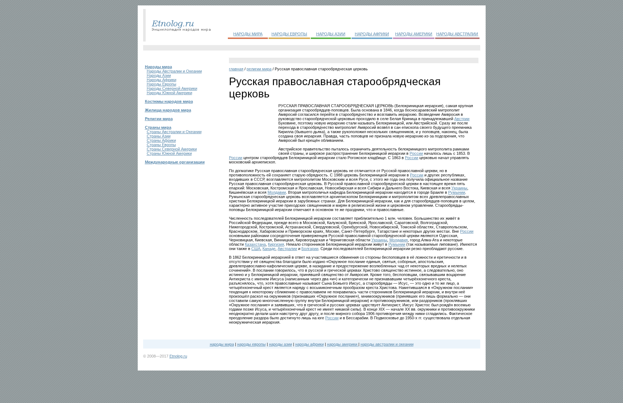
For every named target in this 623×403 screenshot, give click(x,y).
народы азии (280, 344)
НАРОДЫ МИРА (247, 34)
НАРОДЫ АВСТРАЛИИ (457, 34)
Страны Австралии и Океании (174, 132)
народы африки (309, 344)
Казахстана (255, 244)
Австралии (287, 248)
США (255, 248)
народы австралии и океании (387, 344)
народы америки (342, 344)
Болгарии (309, 248)
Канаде (268, 248)
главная (236, 69)
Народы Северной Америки (172, 88)
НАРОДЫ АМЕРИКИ (413, 34)
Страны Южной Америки (169, 153)
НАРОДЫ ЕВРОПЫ (289, 34)
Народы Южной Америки (169, 93)
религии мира (259, 69)
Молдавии (277, 192)
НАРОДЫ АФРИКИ (372, 34)
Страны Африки (161, 140)
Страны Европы (161, 145)
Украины (459, 188)
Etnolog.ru (178, 356)
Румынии (456, 192)
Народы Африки (161, 80)
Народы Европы (161, 84)
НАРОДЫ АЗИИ (330, 34)
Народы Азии (159, 75)
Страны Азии (159, 136)
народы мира (222, 344)
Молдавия (398, 240)
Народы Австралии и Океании (174, 71)
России (416, 153)
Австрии (461, 119)
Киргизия (276, 244)
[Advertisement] (252, 126)
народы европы (251, 344)
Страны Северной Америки (172, 149)
